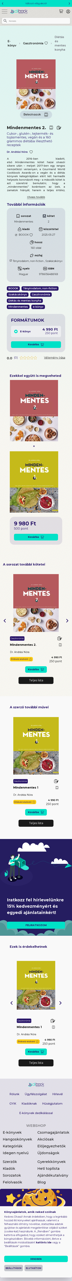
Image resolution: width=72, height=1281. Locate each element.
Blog (41, 1182)
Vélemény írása (54, 357)
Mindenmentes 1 (25, 787)
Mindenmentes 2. (23, 644)
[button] (4, 620)
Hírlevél (57, 1094)
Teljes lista (36, 680)
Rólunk (14, 1094)
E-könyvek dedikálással (36, 1113)
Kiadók (9, 1168)
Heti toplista (48, 1168)
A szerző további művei (29, 707)
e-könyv (38, 306)
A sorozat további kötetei (24, 564)
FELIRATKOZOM (36, 925)
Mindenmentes (23, 221)
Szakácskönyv (54, 261)
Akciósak (45, 1139)
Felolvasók (12, 1182)
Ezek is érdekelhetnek (28, 947)
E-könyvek (12, 1132)
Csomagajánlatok (53, 1132)
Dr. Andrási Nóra (17, 151)
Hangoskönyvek (17, 1139)
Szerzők (10, 1162)
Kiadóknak (29, 1103)
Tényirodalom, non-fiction (28, 261)
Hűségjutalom (52, 1103)
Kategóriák (13, 1146)
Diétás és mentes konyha (60, 43)
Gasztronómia (33, 43)
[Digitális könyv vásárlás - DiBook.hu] (20, 11)
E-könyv (12, 43)
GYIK (12, 1103)
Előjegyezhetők (51, 1146)
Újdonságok (48, 1153)
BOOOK (24, 234)
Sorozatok (12, 1175)
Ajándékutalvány (52, 1175)
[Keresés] (61, 11)
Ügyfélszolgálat (36, 1094)
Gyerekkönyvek (51, 1162)
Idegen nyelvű (16, 1153)
